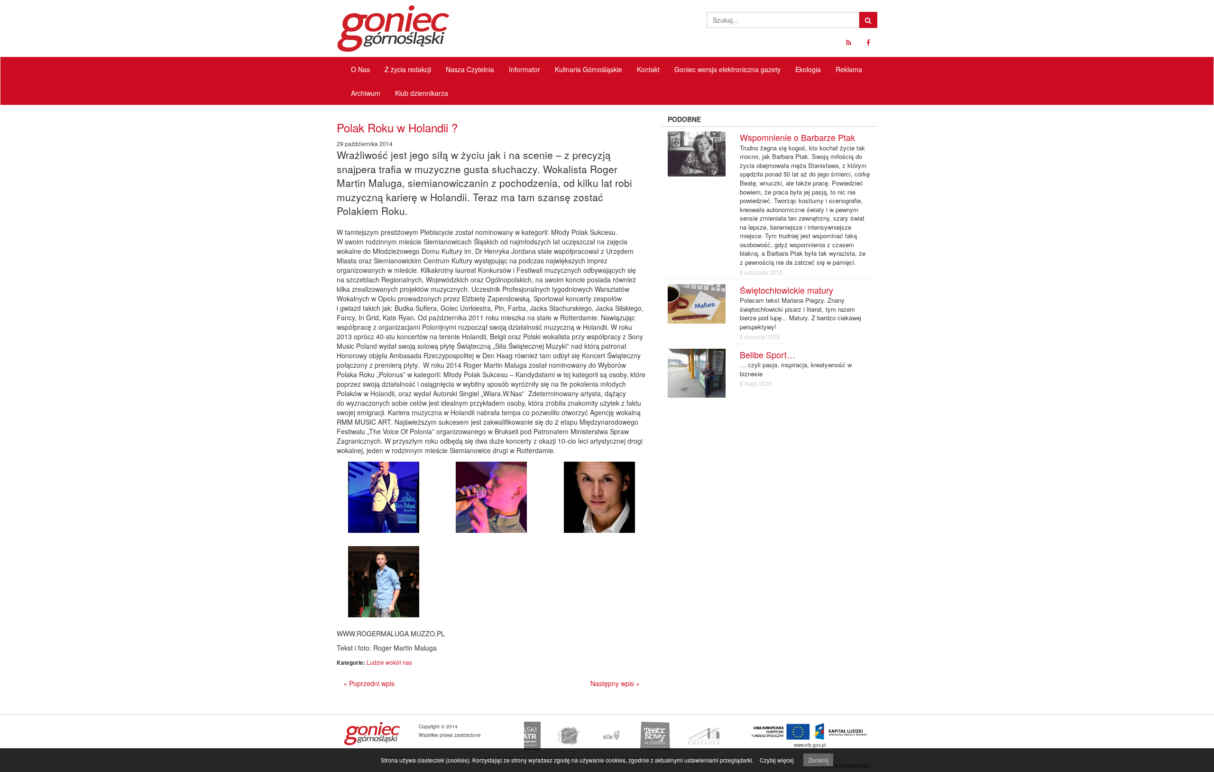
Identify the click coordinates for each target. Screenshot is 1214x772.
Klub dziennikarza (421, 93)
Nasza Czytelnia (470, 69)
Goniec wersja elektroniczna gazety (727, 69)
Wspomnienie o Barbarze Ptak (797, 137)
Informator (524, 69)
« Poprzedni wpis (369, 683)
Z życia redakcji (408, 69)
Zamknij (818, 760)
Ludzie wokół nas (389, 662)
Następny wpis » (615, 683)
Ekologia (808, 69)
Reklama (849, 69)
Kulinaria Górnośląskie (588, 69)
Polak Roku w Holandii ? (397, 127)
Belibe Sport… (767, 354)
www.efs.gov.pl (810, 744)
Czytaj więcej (777, 760)
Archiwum (365, 93)
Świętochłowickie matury (786, 290)
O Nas (360, 69)
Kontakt (648, 69)
